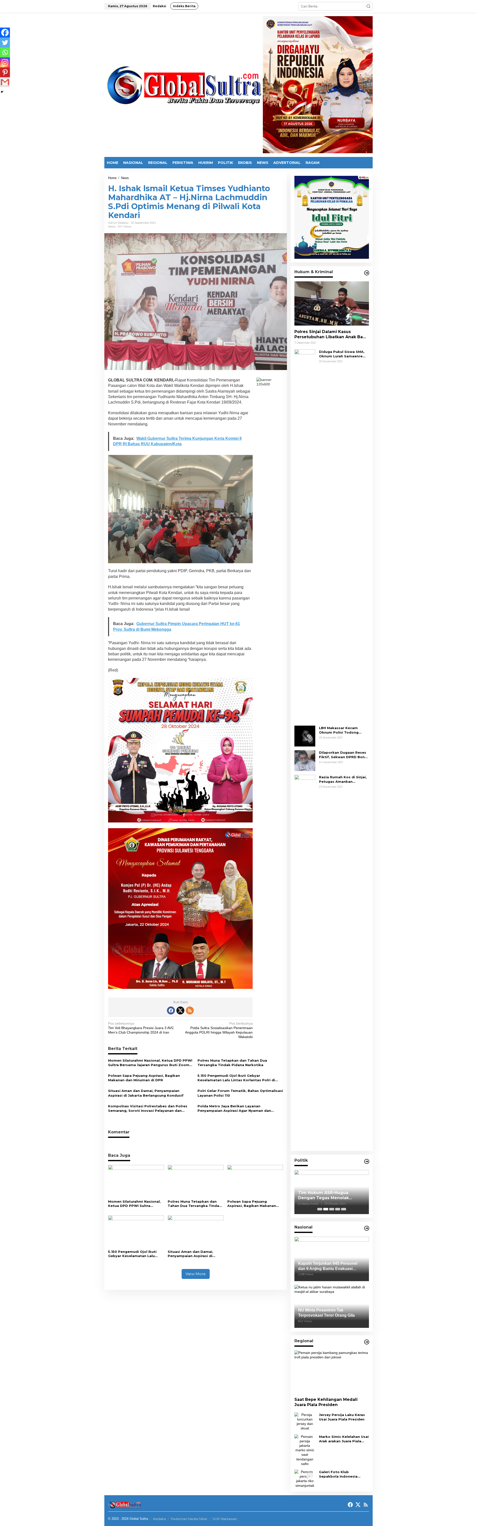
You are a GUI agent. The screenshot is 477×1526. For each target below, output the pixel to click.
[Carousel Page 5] (343, 1209)
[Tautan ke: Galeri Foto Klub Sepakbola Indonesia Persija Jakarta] (304, 1478)
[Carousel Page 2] (325, 1209)
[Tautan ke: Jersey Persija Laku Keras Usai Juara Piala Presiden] (304, 1421)
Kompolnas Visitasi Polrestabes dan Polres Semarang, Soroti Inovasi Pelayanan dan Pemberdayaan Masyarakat (147, 1108)
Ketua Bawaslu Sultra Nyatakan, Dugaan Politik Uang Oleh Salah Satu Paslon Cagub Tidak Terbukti (331, 1195)
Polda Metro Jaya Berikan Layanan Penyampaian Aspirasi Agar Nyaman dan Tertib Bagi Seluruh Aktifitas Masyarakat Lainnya (234, 1108)
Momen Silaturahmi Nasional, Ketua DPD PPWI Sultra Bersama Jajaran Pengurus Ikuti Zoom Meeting (150, 1062)
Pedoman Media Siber (189, 1519)
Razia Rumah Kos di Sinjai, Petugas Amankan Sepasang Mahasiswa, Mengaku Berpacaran (343, 779)
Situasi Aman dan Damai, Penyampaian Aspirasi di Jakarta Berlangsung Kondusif (146, 1093)
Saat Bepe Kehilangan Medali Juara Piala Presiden (326, 1402)
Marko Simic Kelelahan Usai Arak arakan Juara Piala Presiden (344, 1439)
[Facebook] (5, 32)
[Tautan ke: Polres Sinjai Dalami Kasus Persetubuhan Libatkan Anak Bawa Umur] (331, 303)
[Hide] (2, 92)
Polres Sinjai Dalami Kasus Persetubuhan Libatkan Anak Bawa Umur (331, 334)
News (112, 226)
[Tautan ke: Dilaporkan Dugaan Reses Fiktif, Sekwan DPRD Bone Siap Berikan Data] (304, 760)
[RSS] (190, 1010)
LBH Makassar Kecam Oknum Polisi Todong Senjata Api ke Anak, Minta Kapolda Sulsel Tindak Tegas (343, 730)
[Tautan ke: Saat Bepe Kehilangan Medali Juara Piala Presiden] (331, 1371)
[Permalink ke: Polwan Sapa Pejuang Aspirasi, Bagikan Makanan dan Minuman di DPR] (255, 1181)
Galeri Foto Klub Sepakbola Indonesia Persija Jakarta (338, 1474)
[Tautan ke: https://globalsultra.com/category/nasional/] (367, 1228)
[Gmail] (5, 82)
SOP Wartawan (224, 1519)
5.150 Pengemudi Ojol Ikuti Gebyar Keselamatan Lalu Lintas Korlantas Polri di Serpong (236, 1078)
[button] (368, 6)
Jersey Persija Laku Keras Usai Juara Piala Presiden (342, 1417)
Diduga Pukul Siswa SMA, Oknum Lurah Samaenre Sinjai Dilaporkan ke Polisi (342, 354)
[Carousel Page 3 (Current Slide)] (331, 1209)
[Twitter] (5, 42)
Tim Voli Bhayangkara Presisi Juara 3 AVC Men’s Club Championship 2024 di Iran (141, 1027)
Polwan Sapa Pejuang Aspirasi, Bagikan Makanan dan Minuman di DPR (144, 1078)
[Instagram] (5, 62)
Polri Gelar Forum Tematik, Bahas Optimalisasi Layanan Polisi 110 (240, 1093)
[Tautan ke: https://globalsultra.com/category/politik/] (367, 1161)
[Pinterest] (5, 72)
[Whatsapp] (5, 52)
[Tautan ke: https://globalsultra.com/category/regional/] (367, 1342)
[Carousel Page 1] (319, 1209)
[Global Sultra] (183, 84)
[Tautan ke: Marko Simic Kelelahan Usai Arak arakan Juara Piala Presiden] (304, 1450)
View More (196, 1273)
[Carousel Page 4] (337, 1209)
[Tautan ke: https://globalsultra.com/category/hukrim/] (367, 273)
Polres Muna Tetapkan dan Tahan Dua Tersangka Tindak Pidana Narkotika (232, 1062)
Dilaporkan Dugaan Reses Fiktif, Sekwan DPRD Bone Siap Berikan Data (343, 754)
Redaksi (159, 1519)
